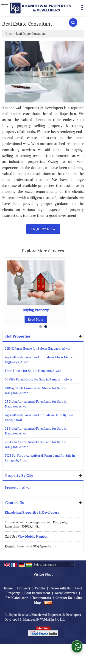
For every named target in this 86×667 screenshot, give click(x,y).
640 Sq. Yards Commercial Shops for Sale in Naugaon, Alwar (36, 390)
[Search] (73, 22)
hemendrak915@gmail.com (36, 546)
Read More (36, 319)
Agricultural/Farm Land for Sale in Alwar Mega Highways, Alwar (38, 359)
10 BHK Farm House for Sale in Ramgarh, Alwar (38, 379)
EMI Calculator (17, 597)
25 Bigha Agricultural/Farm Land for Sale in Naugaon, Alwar (36, 403)
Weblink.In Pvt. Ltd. (52, 619)
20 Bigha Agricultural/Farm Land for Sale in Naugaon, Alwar (36, 444)
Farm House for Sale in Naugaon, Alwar (33, 370)
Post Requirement (37, 593)
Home (9, 34)
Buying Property (36, 310)
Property (24, 588)
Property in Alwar (18, 487)
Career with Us (60, 588)
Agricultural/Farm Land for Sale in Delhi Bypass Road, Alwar (39, 417)
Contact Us (63, 597)
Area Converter (66, 593)
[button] (33, 536)
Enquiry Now (43, 229)
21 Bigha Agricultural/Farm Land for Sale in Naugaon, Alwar (36, 430)
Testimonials (41, 597)
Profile (40, 588)
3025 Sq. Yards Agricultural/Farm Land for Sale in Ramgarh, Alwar (40, 457)
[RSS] (48, 602)
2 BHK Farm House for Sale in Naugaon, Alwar (38, 348)
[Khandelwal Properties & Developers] (40, 8)
